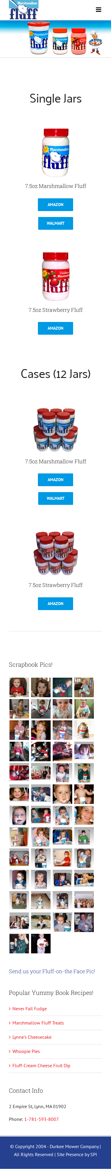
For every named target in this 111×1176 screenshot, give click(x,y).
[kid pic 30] (62, 794)
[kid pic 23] (40, 837)
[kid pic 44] (19, 730)
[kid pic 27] (40, 815)
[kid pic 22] (62, 837)
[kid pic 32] (19, 794)
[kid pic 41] (84, 730)
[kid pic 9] (84, 901)
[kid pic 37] (84, 751)
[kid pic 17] (84, 858)
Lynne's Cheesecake (32, 1037)
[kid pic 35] (40, 773)
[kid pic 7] (40, 922)
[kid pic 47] (40, 708)
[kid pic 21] (84, 837)
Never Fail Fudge (29, 1008)
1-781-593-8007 (41, 1119)
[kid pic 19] (40, 858)
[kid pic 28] (19, 815)
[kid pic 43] (40, 730)
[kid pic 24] (19, 837)
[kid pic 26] (62, 815)
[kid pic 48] (19, 708)
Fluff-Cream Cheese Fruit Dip (41, 1065)
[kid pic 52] (19, 687)
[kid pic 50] (62, 687)
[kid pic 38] (62, 751)
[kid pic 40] (19, 751)
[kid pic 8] (19, 922)
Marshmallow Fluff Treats (38, 1023)
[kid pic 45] (84, 708)
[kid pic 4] (19, 943)
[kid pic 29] (84, 794)
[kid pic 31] (40, 794)
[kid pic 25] (84, 815)
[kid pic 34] (62, 773)
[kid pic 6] (62, 922)
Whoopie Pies (26, 1051)
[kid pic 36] (19, 773)
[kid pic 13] (84, 879)
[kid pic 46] (62, 708)
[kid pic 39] (40, 751)
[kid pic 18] (62, 858)
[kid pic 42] (62, 730)
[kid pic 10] (62, 901)
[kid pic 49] (84, 687)
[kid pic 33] (84, 773)
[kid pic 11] (40, 901)
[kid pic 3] (40, 943)
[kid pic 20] (19, 858)
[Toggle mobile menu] (99, 10)
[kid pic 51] (40, 687)
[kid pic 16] (19, 879)
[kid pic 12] (19, 901)
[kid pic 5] (84, 922)
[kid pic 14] (62, 879)
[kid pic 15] (40, 879)
